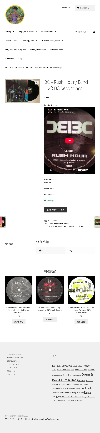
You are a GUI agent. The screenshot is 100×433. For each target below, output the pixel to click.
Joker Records (74, 388)
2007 (77, 369)
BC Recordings (58, 226)
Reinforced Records (74, 397)
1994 (54, 366)
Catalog (8, 31)
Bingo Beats (58, 375)
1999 (80, 366)
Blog (20, 58)
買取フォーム (11, 371)
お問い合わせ (11, 374)
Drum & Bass (69, 226)
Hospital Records (64, 388)
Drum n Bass (79, 226)
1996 (64, 365)
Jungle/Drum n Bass (26, 31)
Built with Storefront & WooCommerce (42, 419)
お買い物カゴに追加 (56, 209)
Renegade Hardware (88, 397)
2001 (89, 366)
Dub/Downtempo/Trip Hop (15, 49)
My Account (66, 8)
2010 (89, 370)
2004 (63, 369)
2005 (68, 369)
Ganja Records (75, 384)
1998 (74, 365)
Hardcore (55, 388)
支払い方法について (13, 364)
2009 (85, 369)
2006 (72, 369)
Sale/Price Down (56, 49)
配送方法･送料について (14, 361)
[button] (37, 82)
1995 (59, 365)
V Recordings (77, 400)
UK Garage (70, 400)
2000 (84, 366)
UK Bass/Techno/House (50, 40)
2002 (50, 226)
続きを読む (19, 322)
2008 (81, 369)
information (9, 58)
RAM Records (64, 397)
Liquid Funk (55, 393)
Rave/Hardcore (47, 31)
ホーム (10, 67)
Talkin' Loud (55, 400)
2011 (93, 370)
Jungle (88, 388)
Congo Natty (67, 375)
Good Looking (83, 384)
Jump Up (81, 388)
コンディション (12, 367)
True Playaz (62, 400)
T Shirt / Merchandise (38, 49)
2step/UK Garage (12, 40)
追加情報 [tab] (9, 243)
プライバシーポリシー (14, 354)
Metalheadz (65, 392)
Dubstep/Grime (28, 40)
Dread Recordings (76, 375)
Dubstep (82, 380)
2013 (53, 375)
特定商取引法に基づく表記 (15, 358)
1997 (69, 365)
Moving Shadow (77, 392)
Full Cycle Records (64, 384)
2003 (59, 369)
